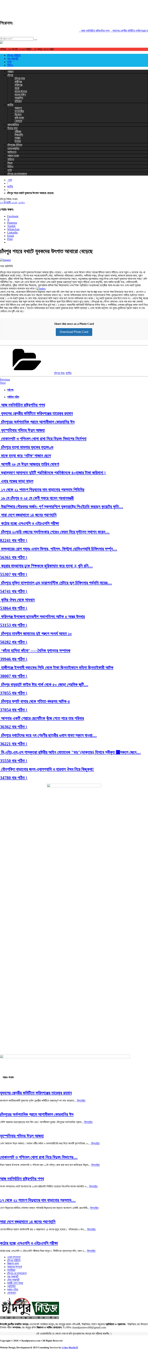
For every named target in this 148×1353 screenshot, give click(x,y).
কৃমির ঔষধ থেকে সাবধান (17, 599)
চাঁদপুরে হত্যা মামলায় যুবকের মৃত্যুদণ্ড (26, 447)
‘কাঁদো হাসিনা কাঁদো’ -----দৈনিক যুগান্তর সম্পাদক (35, 650)
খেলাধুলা (18, 120)
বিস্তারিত (81, 1100)
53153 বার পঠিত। (14, 625)
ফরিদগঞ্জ (18, 84)
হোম (9, 180)
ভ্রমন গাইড (12, 1289)
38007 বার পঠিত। (14, 676)
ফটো (9, 61)
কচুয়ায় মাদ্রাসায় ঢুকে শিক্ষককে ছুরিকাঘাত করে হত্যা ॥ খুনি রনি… (46, 566)
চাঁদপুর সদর (20, 78)
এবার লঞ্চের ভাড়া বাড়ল (16, 481)
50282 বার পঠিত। (14, 642)
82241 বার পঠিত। (14, 540)
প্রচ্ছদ (10, 71)
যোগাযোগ (11, 1292)
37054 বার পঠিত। (14, 709)
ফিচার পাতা (12, 128)
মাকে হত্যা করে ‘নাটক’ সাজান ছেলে (25, 455)
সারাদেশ (18, 107)
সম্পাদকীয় (19, 111)
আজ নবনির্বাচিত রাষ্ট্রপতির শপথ (89, 30)
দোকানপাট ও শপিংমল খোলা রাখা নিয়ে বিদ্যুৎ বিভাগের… (39, 1157)
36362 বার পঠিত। (14, 726)
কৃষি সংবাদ (19, 117)
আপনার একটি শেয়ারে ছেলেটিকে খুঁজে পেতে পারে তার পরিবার (42, 718)
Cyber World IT (70, 1347)
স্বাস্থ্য (17, 137)
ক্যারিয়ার (11, 1270)
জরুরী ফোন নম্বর (15, 1283)
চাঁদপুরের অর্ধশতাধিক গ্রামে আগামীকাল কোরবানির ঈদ (37, 422)
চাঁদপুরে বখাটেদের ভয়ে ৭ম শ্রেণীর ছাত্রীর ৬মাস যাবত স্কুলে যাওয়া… (48, 735)
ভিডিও (10, 65)
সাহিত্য (10, 159)
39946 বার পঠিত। (14, 659)
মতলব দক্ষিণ (20, 94)
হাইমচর (18, 101)
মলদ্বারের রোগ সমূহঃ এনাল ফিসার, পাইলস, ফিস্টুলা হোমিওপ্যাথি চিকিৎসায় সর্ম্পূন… (58, 549)
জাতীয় (10, 104)
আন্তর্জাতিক (13, 124)
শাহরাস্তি (19, 97)
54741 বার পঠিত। (14, 591)
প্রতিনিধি (11, 1286)
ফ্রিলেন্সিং (19, 134)
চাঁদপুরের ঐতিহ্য (14, 144)
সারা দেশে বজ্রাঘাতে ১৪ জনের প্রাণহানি (28, 515)
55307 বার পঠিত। (14, 574)
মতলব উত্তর (21, 91)
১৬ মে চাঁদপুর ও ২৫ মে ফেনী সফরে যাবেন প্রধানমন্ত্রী (37, 498)
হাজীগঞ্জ (18, 81)
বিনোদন (18, 114)
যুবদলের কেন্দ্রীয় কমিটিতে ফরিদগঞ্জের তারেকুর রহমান (36, 413)
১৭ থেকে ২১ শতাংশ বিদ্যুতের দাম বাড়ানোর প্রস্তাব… (38, 1200)
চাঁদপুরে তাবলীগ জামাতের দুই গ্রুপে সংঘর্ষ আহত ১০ (36, 633)
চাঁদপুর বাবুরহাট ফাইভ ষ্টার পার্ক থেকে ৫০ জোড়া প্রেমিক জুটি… (44, 684)
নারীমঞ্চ (18, 131)
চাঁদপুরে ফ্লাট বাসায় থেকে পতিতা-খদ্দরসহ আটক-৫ (35, 701)
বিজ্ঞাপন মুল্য (13, 1263)
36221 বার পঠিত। (14, 743)
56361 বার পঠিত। (14, 557)
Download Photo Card (74, 331)
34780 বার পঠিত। (14, 777)
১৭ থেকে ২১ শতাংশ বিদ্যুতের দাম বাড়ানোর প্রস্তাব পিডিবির (42, 489)
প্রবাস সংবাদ (13, 155)
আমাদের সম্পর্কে (14, 1266)
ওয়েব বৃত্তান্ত (14, 1257)
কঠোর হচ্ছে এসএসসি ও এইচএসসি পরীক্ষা (29, 523)
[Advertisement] (65, 8)
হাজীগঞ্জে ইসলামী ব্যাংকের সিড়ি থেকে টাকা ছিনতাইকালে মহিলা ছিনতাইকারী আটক (56, 667)
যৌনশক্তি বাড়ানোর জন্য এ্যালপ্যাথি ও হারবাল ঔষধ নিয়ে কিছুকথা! (47, 769)
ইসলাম (18, 141)
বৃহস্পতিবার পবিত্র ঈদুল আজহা (22, 430)
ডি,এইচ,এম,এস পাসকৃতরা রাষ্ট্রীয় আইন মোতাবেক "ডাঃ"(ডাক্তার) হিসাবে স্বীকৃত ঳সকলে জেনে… (70, 752)
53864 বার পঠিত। (14, 608)
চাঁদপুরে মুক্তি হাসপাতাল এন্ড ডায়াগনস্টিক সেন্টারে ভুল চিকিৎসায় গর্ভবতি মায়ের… (56, 583)
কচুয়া (17, 88)
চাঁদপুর (10, 75)
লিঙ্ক (9, 162)
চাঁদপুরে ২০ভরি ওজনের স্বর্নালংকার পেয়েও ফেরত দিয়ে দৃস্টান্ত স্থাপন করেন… (55, 532)
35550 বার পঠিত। (14, 760)
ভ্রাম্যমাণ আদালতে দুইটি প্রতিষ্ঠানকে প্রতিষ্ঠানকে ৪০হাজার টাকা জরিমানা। (53, 472)
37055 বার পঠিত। (14, 693)
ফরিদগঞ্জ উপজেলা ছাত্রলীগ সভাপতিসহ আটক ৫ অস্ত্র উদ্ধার (42, 616)
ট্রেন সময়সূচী (13, 1279)
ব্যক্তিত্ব (11, 152)
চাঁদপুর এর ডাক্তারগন (17, 173)
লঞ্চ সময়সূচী (12, 58)
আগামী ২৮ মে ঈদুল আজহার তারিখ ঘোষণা (29, 464)
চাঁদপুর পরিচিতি (14, 55)
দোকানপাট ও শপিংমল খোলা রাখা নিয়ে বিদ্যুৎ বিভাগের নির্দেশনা (43, 438)
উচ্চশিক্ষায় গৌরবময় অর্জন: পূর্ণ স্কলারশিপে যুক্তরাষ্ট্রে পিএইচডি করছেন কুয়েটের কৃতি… (61, 506)
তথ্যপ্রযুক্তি (13, 148)
